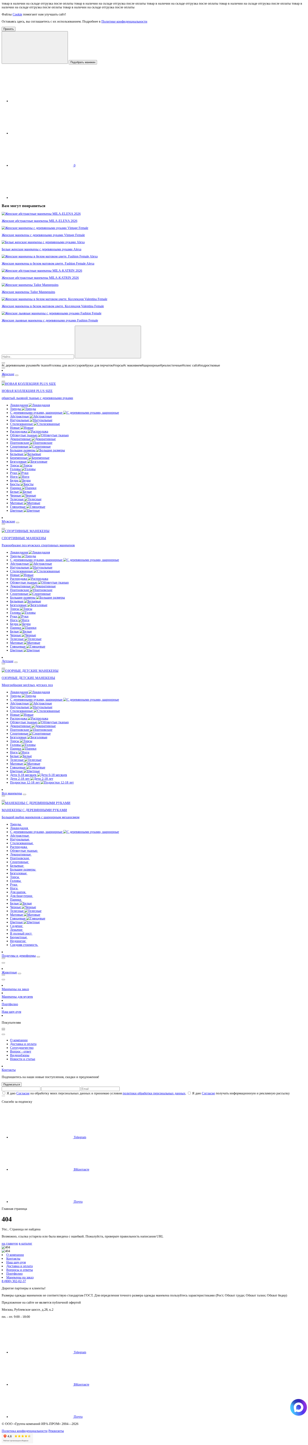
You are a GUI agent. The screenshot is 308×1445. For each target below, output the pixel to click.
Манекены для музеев (17, 996)
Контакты (9, 1070)
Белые (15, 491)
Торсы (15, 465)
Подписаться (11, 1084)
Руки (14, 473)
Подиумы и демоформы (19, 955)
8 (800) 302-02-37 (14, 1281)
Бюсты (15, 484)
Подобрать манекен (82, 62)
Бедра (14, 480)
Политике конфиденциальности (124, 21)
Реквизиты (56, 1431)
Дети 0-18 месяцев (23, 775)
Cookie (17, 14)
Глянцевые (18, 507)
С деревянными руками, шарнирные (36, 412)
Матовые (17, 503)
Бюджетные (19, 937)
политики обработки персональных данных (154, 1093)
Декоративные (21, 439)
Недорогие (18, 941)
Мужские (8, 521)
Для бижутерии (21, 896)
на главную (10, 1243)
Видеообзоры (19, 1055)
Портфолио (10, 1004)
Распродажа (19, 431)
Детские (7, 661)
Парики (16, 488)
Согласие (23, 1093)
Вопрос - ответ (20, 1051)
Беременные (19, 458)
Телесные (17, 499)
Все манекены (12, 793)
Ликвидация (19, 405)
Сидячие (16, 926)
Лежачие (16, 929)
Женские (8, 374)
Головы (16, 469)
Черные (16, 495)
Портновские (20, 443)
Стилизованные (22, 424)
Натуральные (20, 420)
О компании (19, 1040)
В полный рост (21, 933)
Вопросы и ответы (19, 1270)
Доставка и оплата (23, 1044)
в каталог (25, 1243)
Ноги (14, 476)
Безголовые (18, 461)
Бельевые (17, 454)
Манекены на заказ (15, 989)
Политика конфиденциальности (25, 1431)
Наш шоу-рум (11, 1011)
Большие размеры (23, 450)
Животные (9, 972)
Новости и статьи (22, 1059)
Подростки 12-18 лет (25, 782)
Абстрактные (20, 416)
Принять (8, 29)
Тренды (16, 409)
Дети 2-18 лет (20, 778)
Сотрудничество (22, 1047)
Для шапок (18, 892)
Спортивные (19, 446)
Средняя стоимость (24, 945)
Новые (15, 427)
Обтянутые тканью (24, 435)
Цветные (17, 510)
